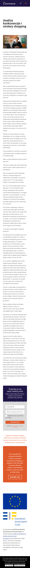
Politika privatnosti (19, 565)
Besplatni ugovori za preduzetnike (15, 442)
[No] (28, 562)
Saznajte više (15, 477)
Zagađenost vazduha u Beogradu (15, 435)
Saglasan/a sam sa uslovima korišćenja (14, 416)
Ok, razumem (9, 565)
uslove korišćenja (15, 426)
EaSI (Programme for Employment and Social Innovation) (14, 536)
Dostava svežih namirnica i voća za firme (15, 440)
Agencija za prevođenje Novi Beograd (15, 438)
